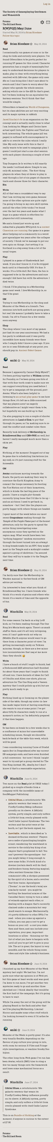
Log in (46, 3)
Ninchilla (16, 611)
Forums (6, 21)
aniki (13, 360)
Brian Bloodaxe (34, 32)
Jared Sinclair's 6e (12, 119)
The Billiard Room (12, 24)
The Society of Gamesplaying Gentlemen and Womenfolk (24, 13)
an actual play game (27, 396)
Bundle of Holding (24, 1115)
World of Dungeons (39, 107)
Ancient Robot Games (30, 350)
